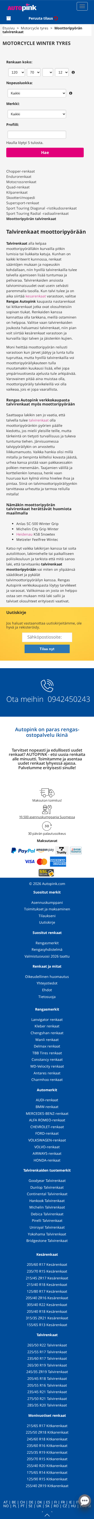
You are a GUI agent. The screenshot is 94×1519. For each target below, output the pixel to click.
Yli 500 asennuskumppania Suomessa (47, 817)
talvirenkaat (39, 420)
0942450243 (68, 699)
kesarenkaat (36, 296)
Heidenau (24, 534)
